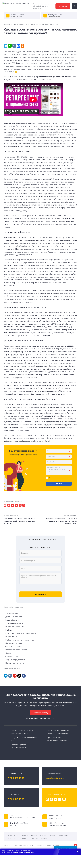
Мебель (8, 630)
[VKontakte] (10, 676)
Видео (52, 836)
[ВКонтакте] (47, 799)
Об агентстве (12, 836)
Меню (64, 6)
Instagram (23, 838)
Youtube (34, 838)
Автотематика (11, 613)
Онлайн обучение (13, 646)
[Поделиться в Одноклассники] (20, 505)
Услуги (25, 836)
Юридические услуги (14, 663)
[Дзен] (64, 799)
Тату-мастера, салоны (15, 660)
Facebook (11, 838)
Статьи (43, 836)
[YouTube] (15, 676)
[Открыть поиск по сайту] (74, 6)
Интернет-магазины (14, 627)
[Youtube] (55, 799)
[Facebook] (24, 676)
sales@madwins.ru (55, 778)
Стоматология (11, 656)
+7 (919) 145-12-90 (17, 15)
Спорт (8, 653)
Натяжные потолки (13, 643)
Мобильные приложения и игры (19, 640)
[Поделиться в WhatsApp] (23, 505)
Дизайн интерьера (13, 617)
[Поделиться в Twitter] (16, 505)
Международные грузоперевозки (20, 633)
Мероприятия (11, 636)
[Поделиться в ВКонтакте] (5, 505)
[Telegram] (6, 676)
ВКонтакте (63, 836)
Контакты (45, 838)
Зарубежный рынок (14, 623)
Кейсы (34, 836)
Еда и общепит (12, 620)
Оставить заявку (40, 713)
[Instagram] (19, 676)
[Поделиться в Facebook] (8, 505)
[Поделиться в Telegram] (12, 505)
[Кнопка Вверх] (75, 846)
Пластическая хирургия (16, 650)
